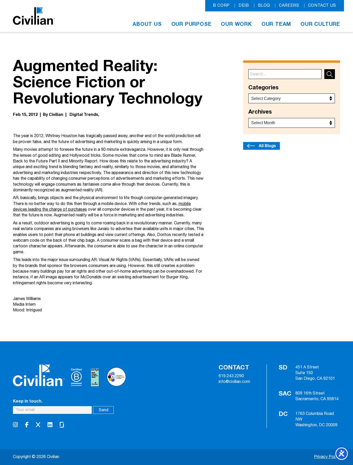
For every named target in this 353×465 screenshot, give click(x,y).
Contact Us (322, 5)
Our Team (276, 24)
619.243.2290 (231, 376)
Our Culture (320, 24)
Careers (289, 5)
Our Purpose (191, 24)
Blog (264, 5)
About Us (147, 24)
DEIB (244, 5)
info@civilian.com (234, 382)
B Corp (221, 5)
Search (329, 74)
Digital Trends (84, 114)
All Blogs (267, 146)
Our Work (236, 24)
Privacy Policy (327, 457)
